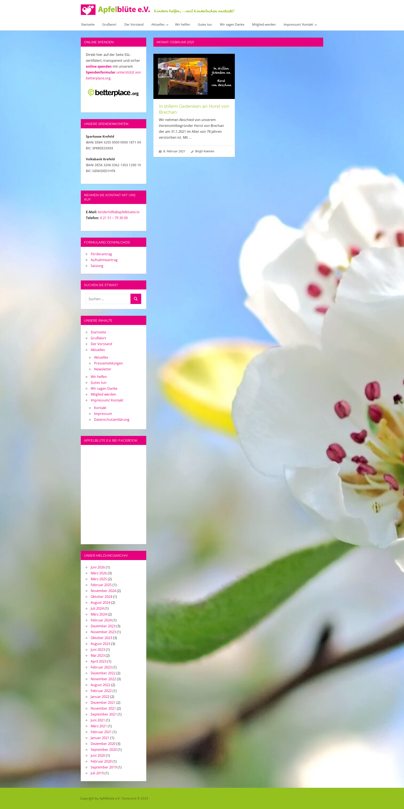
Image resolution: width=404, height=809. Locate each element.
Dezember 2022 (103, 673)
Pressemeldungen (108, 363)
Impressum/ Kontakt (298, 24)
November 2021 (103, 708)
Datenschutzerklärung (111, 419)
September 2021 (104, 714)
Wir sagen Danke (232, 24)
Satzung (97, 265)
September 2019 (104, 767)
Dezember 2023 (103, 626)
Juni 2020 (98, 755)
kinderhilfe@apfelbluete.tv (119, 212)
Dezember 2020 (103, 743)
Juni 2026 (98, 567)
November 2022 (103, 679)
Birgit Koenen (204, 151)
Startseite (87, 24)
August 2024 (100, 602)
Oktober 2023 (101, 637)
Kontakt (100, 407)
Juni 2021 (98, 720)
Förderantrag (101, 254)
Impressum (103, 413)
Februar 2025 (101, 585)
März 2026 (99, 573)
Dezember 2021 (103, 702)
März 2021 (99, 726)
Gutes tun (205, 24)
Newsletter (102, 369)
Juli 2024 (97, 608)
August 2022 (100, 685)
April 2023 (98, 661)
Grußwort (109, 24)
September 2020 (104, 749)
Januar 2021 (100, 737)
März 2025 (99, 579)
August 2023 (100, 643)
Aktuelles (158, 24)
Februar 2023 (101, 667)
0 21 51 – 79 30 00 (114, 218)
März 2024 (99, 614)
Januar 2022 (100, 696)
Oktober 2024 (101, 596)
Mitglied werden (264, 24)
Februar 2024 (101, 620)
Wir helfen (182, 24)
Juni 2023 (98, 649)
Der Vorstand (134, 24)
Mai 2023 (98, 655)
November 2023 (103, 632)
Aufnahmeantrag (104, 260)
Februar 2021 (101, 732)
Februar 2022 (101, 690)
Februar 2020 (101, 761)
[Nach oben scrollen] (394, 799)
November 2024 (103, 590)
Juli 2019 (97, 773)
